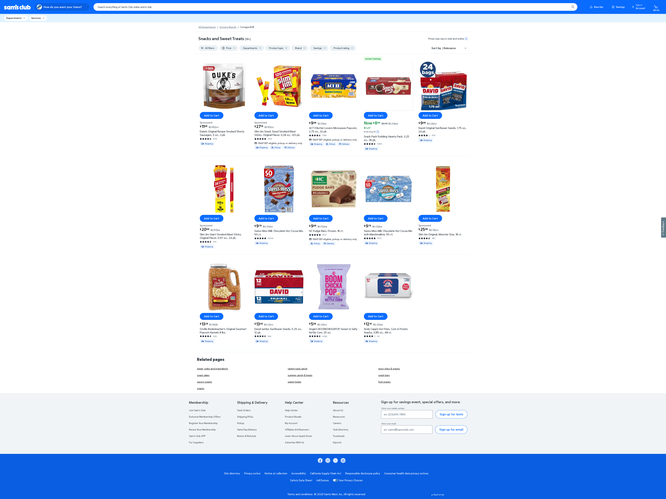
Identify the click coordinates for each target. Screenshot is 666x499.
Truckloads (339, 436)
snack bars (384, 375)
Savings (620, 7)
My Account (291, 423)
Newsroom (339, 416)
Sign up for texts (451, 414)
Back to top (438, 494)
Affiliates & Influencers (297, 429)
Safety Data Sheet (301, 480)
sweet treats (294, 381)
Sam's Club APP (197, 436)
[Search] (573, 7)
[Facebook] (320, 460)
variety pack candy (298, 368)
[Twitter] (335, 460)
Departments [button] (14, 18)
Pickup (240, 423)
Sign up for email (451, 429)
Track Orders (244, 410)
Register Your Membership (203, 423)
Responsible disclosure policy (362, 473)
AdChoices (322, 480)
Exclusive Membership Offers (205, 416)
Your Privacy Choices (351, 480)
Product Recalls (293, 416)
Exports (337, 442)
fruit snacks (384, 381)
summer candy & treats (300, 375)
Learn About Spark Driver (298, 436)
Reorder (598, 7)
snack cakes (203, 375)
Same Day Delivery (247, 429)
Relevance (450, 48)
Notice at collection (276, 473)
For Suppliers (196, 442)
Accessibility (298, 473)
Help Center (291, 410)
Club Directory (340, 429)
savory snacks (204, 381)
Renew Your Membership (202, 429)
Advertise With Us (294, 442)
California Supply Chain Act (325, 473)
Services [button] (36, 18)
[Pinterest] (343, 460)
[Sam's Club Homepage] (17, 7)
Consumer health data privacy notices (406, 473)
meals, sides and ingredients (212, 368)
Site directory (232, 473)
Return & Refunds (246, 436)
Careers (337, 423)
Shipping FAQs (245, 416)
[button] (639, 7)
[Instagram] (328, 460)
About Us (338, 410)
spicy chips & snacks (389, 368)
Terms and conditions (300, 494)
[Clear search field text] (565, 7)
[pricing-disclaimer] (466, 38)
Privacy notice (252, 473)
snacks (200, 388)
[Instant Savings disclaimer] (377, 131)
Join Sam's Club (197, 410)
